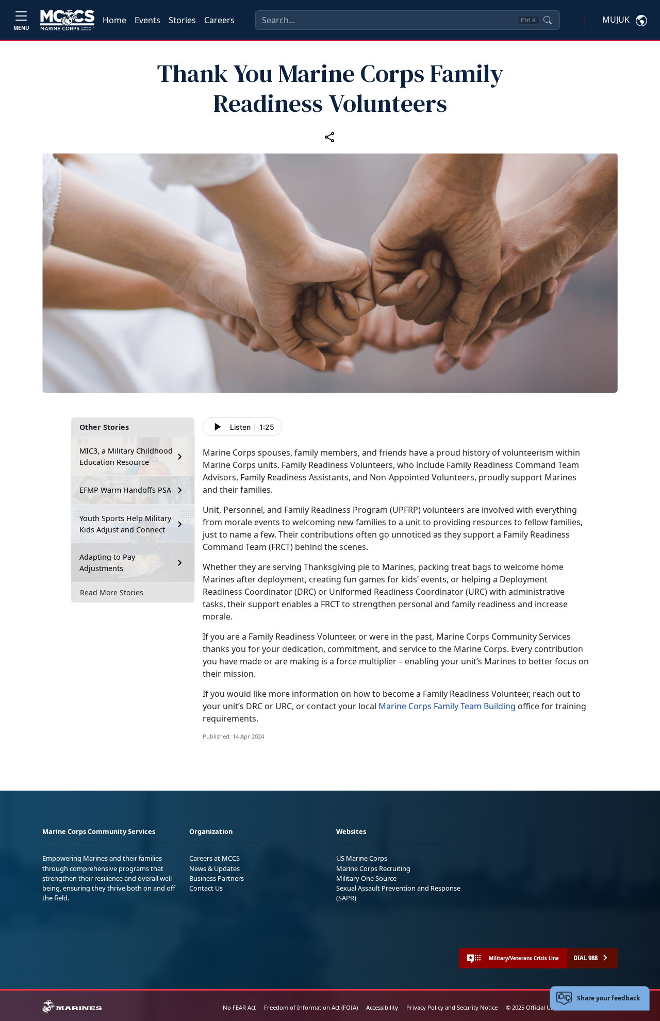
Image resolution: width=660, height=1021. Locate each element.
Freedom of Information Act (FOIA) (311, 1007)
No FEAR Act (239, 1007)
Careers (219, 20)
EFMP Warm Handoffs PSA (125, 490)
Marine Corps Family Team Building (447, 706)
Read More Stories (111, 592)
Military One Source (366, 878)
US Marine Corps (361, 858)
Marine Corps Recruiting (373, 868)
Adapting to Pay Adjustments (107, 562)
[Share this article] (330, 136)
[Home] (67, 20)
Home (114, 20)
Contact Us (206, 888)
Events (147, 20)
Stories (182, 20)
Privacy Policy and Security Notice (452, 1007)
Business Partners (216, 878)
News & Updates (214, 868)
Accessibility (382, 1007)
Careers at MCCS (214, 858)
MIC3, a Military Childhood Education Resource (126, 456)
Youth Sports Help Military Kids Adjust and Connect (125, 523)
